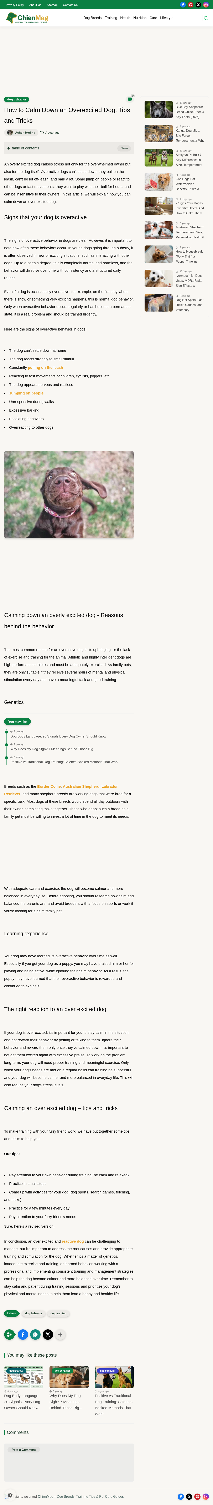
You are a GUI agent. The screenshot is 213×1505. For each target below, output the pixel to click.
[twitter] (198, 5)
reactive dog (73, 1241)
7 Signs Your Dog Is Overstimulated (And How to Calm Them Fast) (190, 208)
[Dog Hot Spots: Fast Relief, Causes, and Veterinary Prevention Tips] (159, 303)
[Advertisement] (106, 64)
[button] (23, 1334)
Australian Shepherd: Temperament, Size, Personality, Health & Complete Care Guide (190, 232)
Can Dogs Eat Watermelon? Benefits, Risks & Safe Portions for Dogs (187, 184)
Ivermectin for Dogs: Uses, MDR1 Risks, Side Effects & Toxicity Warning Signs (189, 281)
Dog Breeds (92, 18)
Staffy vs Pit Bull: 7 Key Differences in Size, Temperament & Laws (189, 160)
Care (153, 18)
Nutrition (139, 18)
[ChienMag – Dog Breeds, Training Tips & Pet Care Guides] (27, 18)
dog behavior (16, 99)
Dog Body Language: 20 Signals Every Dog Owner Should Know (58, 736)
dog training (58, 1313)
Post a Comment (24, 1449)
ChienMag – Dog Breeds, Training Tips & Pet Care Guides (81, 1496)
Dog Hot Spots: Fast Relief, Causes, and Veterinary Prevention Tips (189, 305)
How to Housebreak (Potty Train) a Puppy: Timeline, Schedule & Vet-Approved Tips (189, 257)
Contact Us (70, 4)
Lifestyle (166, 18)
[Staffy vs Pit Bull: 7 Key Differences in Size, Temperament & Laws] (159, 158)
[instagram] (206, 5)
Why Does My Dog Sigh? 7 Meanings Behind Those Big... (53, 749)
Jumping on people (26, 393)
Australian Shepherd (81, 786)
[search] (206, 18)
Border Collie (49, 786)
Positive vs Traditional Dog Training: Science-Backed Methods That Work (64, 762)
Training (111, 18)
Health (125, 18)
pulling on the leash (45, 368)
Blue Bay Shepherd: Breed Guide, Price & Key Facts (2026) (190, 112)
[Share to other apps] (60, 1334)
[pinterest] (190, 5)
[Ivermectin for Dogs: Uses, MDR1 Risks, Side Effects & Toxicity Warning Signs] (159, 278)
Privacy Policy (15, 4)
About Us (35, 4)
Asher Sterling (25, 132)
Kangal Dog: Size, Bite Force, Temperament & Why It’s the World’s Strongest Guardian (190, 136)
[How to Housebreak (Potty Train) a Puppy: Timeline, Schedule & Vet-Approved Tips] (159, 254)
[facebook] (183, 5)
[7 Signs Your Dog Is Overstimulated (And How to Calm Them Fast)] (159, 206)
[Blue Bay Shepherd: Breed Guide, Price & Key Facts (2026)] (159, 109)
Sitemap (52, 4)
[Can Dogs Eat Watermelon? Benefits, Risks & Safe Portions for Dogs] (159, 182)
